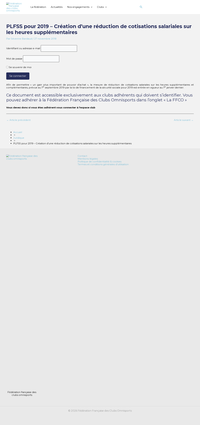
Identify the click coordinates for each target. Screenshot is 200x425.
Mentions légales (88, 158)
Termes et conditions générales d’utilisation (103, 164)
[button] (90, 7)
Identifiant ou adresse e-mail (23, 48)
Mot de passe (14, 58)
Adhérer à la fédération (180, 6)
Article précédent (19, 120)
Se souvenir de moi (19, 67)
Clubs (100, 6)
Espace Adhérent (156, 6)
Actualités (56, 6)
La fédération (38, 6)
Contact (82, 156)
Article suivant (183, 120)
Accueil (17, 132)
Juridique (18, 137)
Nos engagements (78, 6)
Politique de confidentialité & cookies (99, 161)
